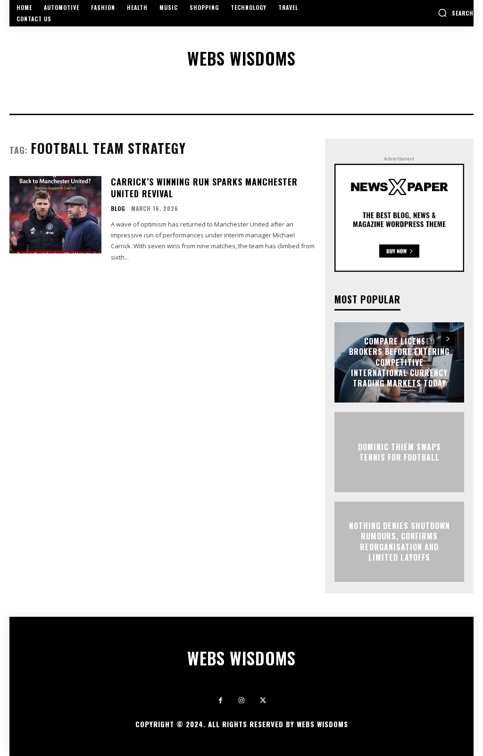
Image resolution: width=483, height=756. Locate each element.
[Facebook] (220, 700)
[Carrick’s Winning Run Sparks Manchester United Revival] (55, 214)
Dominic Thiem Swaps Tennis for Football (399, 451)
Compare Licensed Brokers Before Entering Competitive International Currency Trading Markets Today (399, 362)
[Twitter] (263, 700)
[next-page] (448, 339)
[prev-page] (431, 339)
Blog (118, 208)
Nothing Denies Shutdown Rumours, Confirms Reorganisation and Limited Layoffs (399, 541)
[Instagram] (241, 700)
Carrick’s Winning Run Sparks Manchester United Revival (204, 188)
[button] (456, 12)
